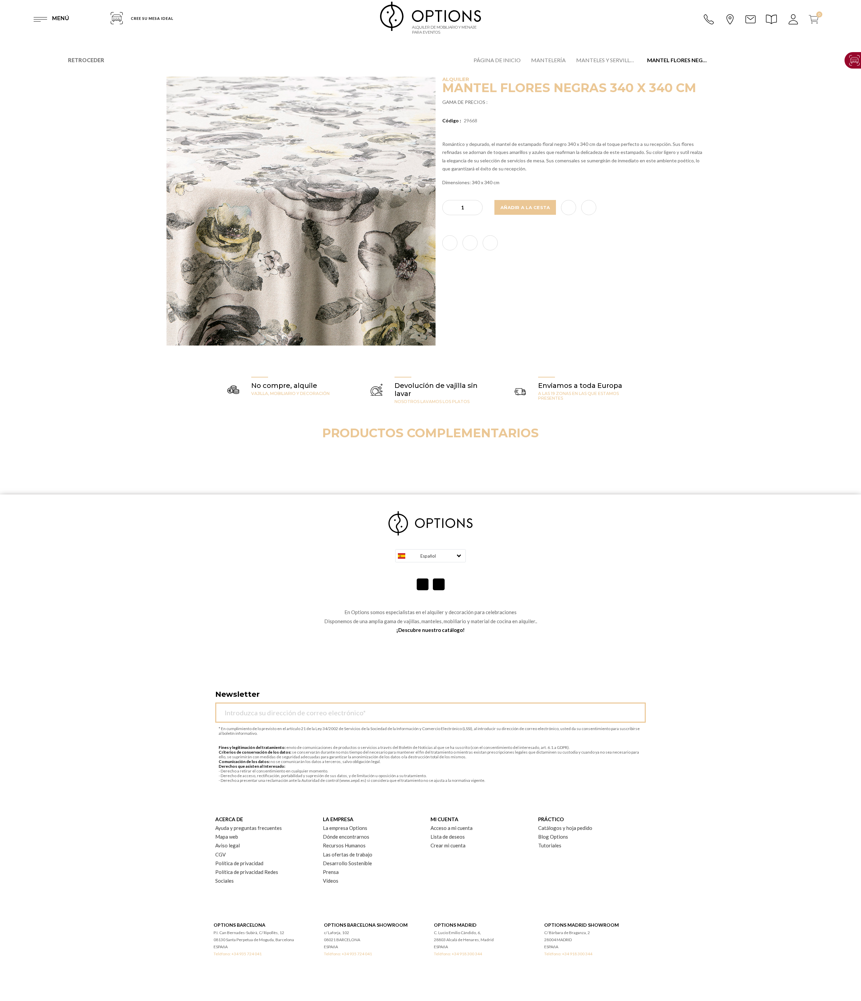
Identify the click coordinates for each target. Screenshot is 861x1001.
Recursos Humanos (344, 845)
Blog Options (553, 837)
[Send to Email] (588, 207)
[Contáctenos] (750, 19)
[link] (449, 242)
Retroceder (86, 60)
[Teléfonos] (709, 19)
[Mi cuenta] (793, 19)
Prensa (331, 872)
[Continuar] (637, 708)
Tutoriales (549, 845)
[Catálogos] (772, 19)
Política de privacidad (239, 863)
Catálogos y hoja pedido (565, 828)
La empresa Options (345, 828)
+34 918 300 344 (467, 953)
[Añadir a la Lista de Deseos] (568, 207)
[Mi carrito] (816, 19)
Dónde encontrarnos (346, 837)
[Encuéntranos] (730, 18)
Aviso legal (227, 845)
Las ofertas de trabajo (347, 854)
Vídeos (330, 881)
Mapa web (226, 837)
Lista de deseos (447, 837)
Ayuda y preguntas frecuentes (248, 828)
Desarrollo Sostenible (347, 863)
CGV (220, 854)
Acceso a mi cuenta (451, 828)
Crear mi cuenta (447, 845)
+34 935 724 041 (246, 953)
